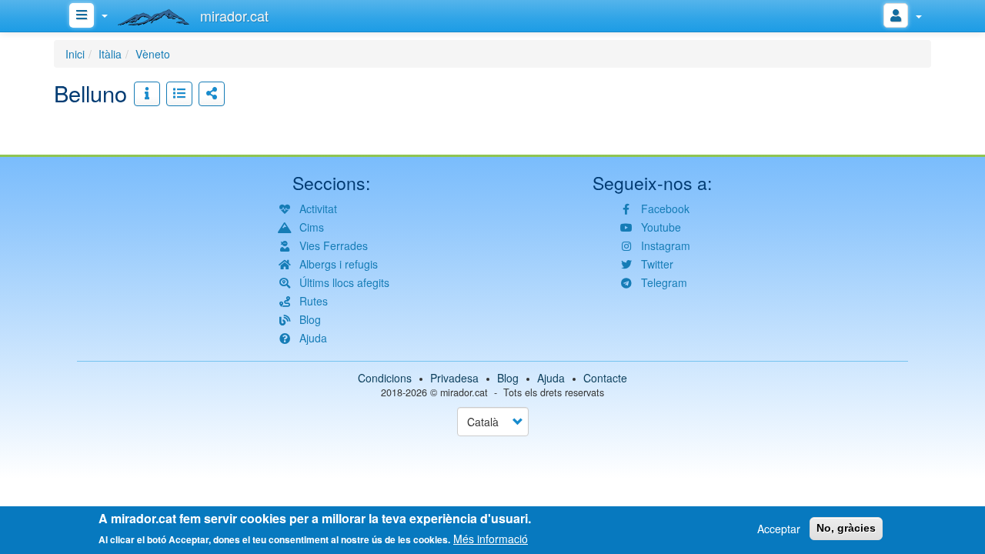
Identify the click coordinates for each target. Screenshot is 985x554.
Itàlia (110, 54)
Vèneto (152, 54)
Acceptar (778, 528)
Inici (75, 54)
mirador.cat (464, 392)
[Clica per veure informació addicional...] (147, 94)
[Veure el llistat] (179, 94)
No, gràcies (846, 528)
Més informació (490, 538)
